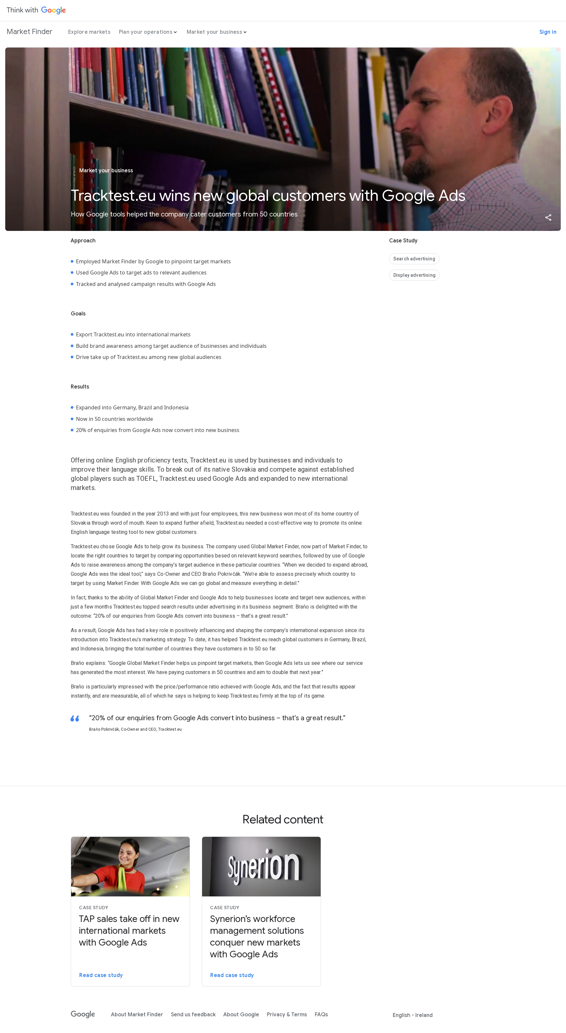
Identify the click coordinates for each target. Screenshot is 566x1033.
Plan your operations (145, 32)
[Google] (83, 1015)
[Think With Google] (36, 10)
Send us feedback (193, 1014)
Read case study (101, 975)
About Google (241, 1014)
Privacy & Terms (287, 1014)
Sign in (548, 32)
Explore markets (89, 32)
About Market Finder (137, 1014)
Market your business (214, 32)
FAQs (321, 1014)
